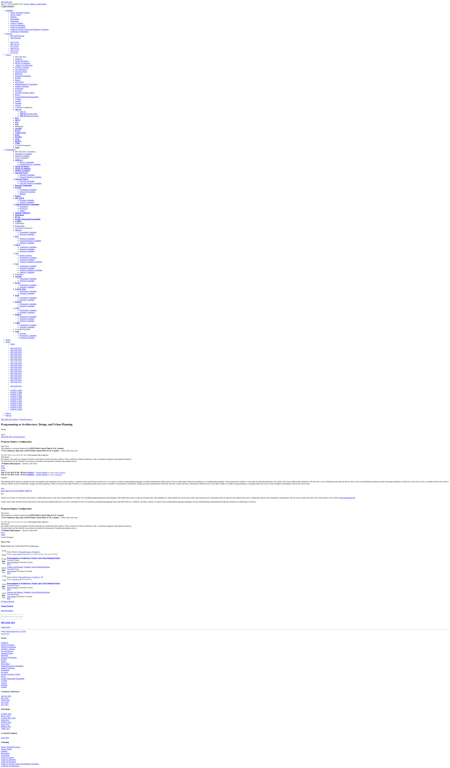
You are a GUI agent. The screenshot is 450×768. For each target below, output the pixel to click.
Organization (10, 150)
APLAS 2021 (6, 696)
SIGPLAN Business (22, 63)
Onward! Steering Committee (30, 177)
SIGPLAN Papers (21, 61)
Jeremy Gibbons (60, 472)
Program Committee (27, 175)
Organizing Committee (23, 154)
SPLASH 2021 (6, 419)
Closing (18, 105)
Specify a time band (29, 464)
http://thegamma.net (347, 498)
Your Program (15, 38)
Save (3, 466)
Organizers (24, 207)
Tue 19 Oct (14, 46)
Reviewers (24, 209)
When (3, 470)
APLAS (23, 112)
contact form (5, 627)
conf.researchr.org (12, 631)
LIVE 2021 (5, 724)
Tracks (8, 55)
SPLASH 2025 (16, 352)
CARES (18, 99)
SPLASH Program (17, 36)
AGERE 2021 (6, 714)
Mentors (23, 194)
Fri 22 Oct (14, 53)
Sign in (8, 413)
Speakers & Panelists (27, 192)
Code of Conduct (16, 23)
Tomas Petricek (12, 562)
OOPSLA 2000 (16, 409)
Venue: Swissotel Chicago (20, 13)
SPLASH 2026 (16, 350)
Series (12, 344)
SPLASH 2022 (16, 359)
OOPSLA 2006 (16, 397)
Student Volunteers (22, 86)
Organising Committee (28, 232)
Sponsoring (14, 21)
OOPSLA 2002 (16, 405)
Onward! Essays (21, 69)
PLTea (17, 95)
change (37, 546)
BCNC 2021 (5, 716)
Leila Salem (11, 571)
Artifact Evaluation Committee (31, 262)
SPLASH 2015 (16, 374)
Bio (2, 494)
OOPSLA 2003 (16, 403)
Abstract (4, 478)
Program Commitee (27, 200)
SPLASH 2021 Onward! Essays (13, 437)
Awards (18, 101)
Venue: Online (15, 15)
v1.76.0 (22, 631)
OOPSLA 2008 (16, 392)
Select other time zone (69, 451)
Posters (17, 80)
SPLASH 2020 (16, 363)
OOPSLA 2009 (16, 390)
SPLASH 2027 (16, 348)
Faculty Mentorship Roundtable (26, 97)
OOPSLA (18, 59)
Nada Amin (58, 475)
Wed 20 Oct (14, 48)
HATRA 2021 (6, 722)
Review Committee (27, 162)
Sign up (8, 415)
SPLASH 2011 (16, 382)
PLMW (18, 78)
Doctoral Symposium (23, 76)
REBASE (18, 74)
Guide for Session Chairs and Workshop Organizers (29, 29)
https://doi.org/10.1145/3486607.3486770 (16, 491)
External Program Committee (30, 241)
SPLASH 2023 (16, 357)
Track (3, 435)
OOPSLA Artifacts (22, 67)
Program (9, 34)
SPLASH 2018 (16, 367)
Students (13, 17)
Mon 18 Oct (14, 44)
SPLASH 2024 (16, 355)
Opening (18, 103)
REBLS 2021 (6, 726)
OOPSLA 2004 (16, 401)
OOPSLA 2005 (16, 399)
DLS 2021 (5, 698)
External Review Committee (30, 164)
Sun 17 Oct (14, 42)
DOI (2, 489)
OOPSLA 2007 (16, 395)
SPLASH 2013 (16, 378)
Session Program (7, 537)
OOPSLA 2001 (16, 407)
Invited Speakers (26, 255)
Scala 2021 (5, 738)
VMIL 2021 (5, 729)
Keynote (23, 333)
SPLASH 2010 (16, 386)
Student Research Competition (26, 84)
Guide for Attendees (17, 25)
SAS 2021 (5, 702)
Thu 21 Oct (14, 51)
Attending (9, 10)
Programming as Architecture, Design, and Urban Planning (33, 558)
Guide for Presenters (17, 27)
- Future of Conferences (24, 65)
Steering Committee (22, 156)
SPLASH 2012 (16, 380)
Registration (14, 19)
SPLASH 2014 (16, 376)
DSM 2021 (5, 720)
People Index (20, 226)
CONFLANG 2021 (8, 718)
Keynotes (18, 91)
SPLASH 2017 (16, 369)
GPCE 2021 (5, 700)
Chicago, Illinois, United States (34, 4)
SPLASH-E (19, 82)
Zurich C (31, 472)
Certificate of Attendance (19, 32)
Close (3, 468)
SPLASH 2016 (16, 371)
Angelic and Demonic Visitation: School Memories (28, 567)
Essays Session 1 (42, 472)
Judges (22, 211)
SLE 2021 (5, 705)
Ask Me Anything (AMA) (24, 93)
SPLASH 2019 (16, 365)
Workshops (19, 88)
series (15, 419)
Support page (5, 633)
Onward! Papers (21, 72)
